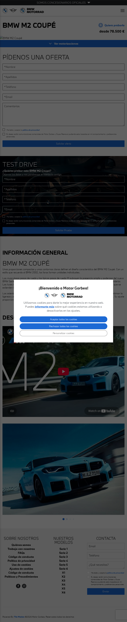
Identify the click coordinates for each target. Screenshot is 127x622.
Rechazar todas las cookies (63, 326)
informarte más (44, 306)
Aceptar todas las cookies (63, 319)
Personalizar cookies (63, 333)
